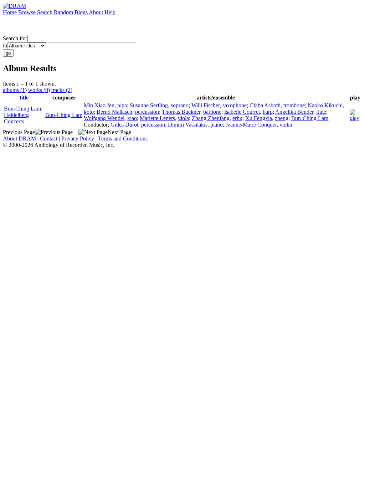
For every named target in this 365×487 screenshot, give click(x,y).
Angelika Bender (294, 112)
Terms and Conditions (123, 138)
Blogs (81, 12)
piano (216, 125)
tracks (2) (61, 90)
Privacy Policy (77, 138)
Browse (27, 12)
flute (321, 112)
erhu (237, 118)
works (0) (39, 90)
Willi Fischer (205, 105)
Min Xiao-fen (99, 105)
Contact (48, 138)
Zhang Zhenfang (211, 118)
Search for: (15, 38)
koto (89, 112)
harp (268, 112)
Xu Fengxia (258, 118)
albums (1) (15, 90)
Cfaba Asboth (265, 105)
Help (109, 12)
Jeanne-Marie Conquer (251, 125)
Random (64, 12)
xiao (132, 118)
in (5, 45)
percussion (147, 112)
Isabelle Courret (242, 112)
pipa (122, 105)
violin (285, 125)
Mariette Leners (157, 118)
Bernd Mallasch (114, 112)
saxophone (234, 105)
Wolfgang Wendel (104, 118)
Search (45, 12)
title (24, 97)
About (96, 12)
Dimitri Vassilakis (187, 125)
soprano (180, 105)
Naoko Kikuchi (325, 105)
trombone (294, 105)
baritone (212, 112)
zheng (281, 118)
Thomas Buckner (181, 112)
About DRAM (19, 138)
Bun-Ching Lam (63, 115)
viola (183, 118)
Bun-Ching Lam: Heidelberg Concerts (23, 115)
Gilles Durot (124, 125)
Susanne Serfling (149, 105)
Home (10, 12)
